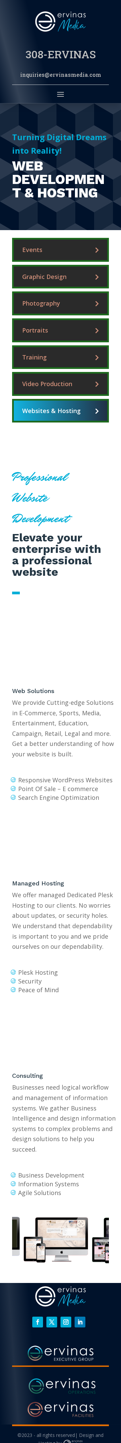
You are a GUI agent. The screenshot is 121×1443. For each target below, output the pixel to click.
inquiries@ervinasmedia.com (60, 74)
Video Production (47, 384)
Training (34, 357)
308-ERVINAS (61, 54)
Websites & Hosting (51, 411)
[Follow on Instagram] (66, 1322)
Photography (41, 303)
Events (32, 250)
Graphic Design (44, 277)
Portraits (35, 330)
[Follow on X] (51, 1322)
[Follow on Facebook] (37, 1322)
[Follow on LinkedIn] (80, 1322)
